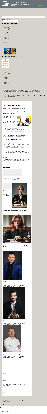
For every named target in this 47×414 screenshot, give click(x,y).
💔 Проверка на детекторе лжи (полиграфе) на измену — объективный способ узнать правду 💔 (7, 193)
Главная (8, 17)
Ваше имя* (4, 373)
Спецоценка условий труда (6, 401)
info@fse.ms (39, 3)
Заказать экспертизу (39, 5)
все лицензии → (4, 68)
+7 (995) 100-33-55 (39, 2)
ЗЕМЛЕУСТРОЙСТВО (7, 29)
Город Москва (6, 72)
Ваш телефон (5, 376)
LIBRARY (5, 46)
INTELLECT (5, 43)
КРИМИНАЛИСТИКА (7, 26)
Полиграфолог (5, 163)
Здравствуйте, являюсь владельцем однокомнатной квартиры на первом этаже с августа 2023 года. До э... (23, 90)
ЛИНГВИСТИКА (6, 38)
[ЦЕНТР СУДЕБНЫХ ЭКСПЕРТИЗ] (5, 6)
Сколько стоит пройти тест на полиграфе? (6, 178)
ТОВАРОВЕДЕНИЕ (7, 39)
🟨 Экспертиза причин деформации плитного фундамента (13, 354)
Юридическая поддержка (6, 19)
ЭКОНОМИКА (6, 37)
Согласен (0, 413)
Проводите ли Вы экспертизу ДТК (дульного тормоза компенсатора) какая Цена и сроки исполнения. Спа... (24, 91)
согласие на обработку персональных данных (13, 384)
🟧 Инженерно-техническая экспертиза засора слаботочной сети (14, 320)
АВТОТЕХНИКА (6, 34)
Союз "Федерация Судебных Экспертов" (18, 400)
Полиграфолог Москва (6, 165)
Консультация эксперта (6, 88)
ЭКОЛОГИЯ (6, 42)
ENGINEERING (6, 31)
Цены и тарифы (29, 17)
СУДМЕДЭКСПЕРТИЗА (7, 27)
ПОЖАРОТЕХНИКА (7, 33)
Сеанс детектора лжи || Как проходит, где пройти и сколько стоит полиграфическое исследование (16, 180)
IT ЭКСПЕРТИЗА (6, 32)
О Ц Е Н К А (5, 36)
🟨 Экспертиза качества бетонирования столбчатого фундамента (15, 210)
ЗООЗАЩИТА (6, 44)
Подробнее (10, 411)
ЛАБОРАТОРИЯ (6, 41)
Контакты (39, 17)
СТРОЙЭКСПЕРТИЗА (7, 28)
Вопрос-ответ (18, 17)
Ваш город (4, 380)
